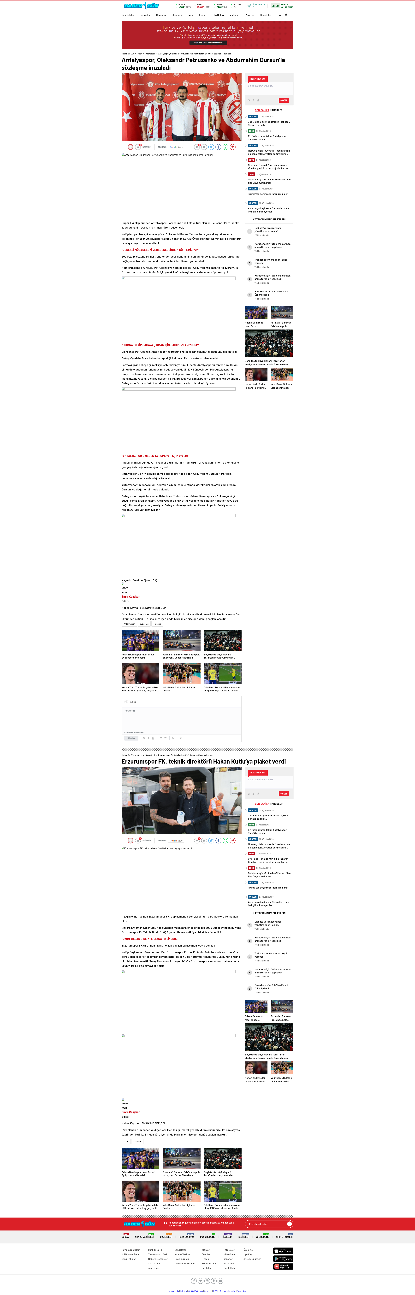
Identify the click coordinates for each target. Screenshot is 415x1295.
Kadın (202, 14)
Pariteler (243, 1235)
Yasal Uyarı (242, 1291)
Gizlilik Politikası (195, 1291)
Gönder (131, 738)
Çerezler (208, 1291)
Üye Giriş (248, 1249)
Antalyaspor (129, 624)
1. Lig (126, 1141)
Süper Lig (144, 624)
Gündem (161, 14)
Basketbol (150, 53)
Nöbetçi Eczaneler (158, 1258)
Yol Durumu (262, 1235)
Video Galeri (230, 1254)
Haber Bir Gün (128, 53)
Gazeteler (265, 14)
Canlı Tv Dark (155, 1249)
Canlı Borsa (180, 1249)
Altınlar (206, 1249)
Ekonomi (177, 14)
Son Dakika (128, 14)
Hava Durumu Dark (131, 1249)
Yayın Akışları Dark (157, 1254)
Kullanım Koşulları (228, 1291)
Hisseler (227, 1235)
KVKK (215, 1291)
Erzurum (137, 1141)
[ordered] (161, 738)
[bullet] (165, 738)
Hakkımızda (173, 1291)
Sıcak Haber (230, 1267)
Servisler (145, 14)
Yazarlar (249, 14)
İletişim (183, 1291)
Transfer (157, 624)
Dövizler (206, 1254)
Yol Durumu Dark (130, 1254)
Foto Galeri (218, 14)
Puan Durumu (207, 1235)
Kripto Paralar (284, 1235)
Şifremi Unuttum (252, 1258)
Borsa (125, 1235)
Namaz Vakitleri (144, 1235)
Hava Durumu (186, 1235)
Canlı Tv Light (129, 1258)
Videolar (234, 14)
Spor (190, 14)
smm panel (154, 1267)
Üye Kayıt (248, 1254)
